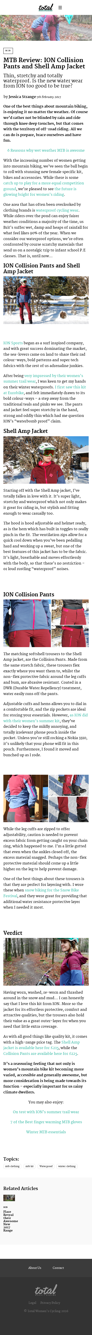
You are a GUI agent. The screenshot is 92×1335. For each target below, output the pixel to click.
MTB (8, 50)
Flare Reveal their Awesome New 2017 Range (9, 1216)
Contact (58, 1268)
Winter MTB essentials (46, 1132)
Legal (32, 1303)
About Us (34, 1268)
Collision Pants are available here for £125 (40, 1054)
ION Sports (13, 343)
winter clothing (66, 1166)
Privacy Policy (50, 1303)
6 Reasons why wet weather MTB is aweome (46, 150)
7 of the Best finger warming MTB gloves (46, 1122)
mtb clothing (12, 1166)
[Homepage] (46, 1289)
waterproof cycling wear (57, 210)
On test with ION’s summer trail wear (46, 1112)
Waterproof (46, 1166)
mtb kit (29, 1166)
